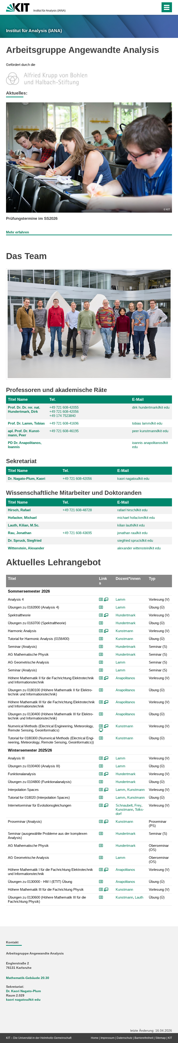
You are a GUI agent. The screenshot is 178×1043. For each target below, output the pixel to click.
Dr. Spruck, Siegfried (24, 540)
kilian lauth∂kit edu (131, 525)
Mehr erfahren (17, 232)
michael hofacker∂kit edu (136, 518)
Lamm (120, 599)
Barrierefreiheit (143, 1038)
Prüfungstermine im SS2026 (31, 218)
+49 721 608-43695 (77, 533)
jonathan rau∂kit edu (132, 533)
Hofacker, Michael (22, 518)
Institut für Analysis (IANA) (49, 10)
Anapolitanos (125, 678)
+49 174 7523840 (62, 416)
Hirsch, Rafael (19, 510)
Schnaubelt (124, 805)
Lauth (139, 897)
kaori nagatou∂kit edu (133, 478)
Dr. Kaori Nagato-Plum (23, 991)
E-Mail (138, 399)
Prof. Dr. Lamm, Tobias (26, 423)
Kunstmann (124, 631)
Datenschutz (124, 1038)
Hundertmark (126, 615)
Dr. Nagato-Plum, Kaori (26, 478)
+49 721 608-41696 (64, 423)
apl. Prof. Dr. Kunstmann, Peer (24, 433)
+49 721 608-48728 (77, 510)
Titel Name (18, 399)
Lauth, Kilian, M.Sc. (23, 525)
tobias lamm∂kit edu (147, 423)
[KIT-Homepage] (17, 7)
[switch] (147, 7)
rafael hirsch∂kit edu (132, 510)
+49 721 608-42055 (64, 407)
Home (95, 1038)
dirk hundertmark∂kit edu (150, 407)
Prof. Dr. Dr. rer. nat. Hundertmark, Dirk (24, 409)
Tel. (52, 399)
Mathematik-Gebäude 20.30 (27, 978)
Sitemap (160, 1038)
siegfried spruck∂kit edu (135, 540)
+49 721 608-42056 (64, 411)
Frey (137, 805)
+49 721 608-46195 (64, 431)
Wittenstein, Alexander (26, 548)
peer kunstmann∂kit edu (150, 431)
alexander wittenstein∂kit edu (139, 548)
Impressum (107, 1038)
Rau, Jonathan (19, 533)
